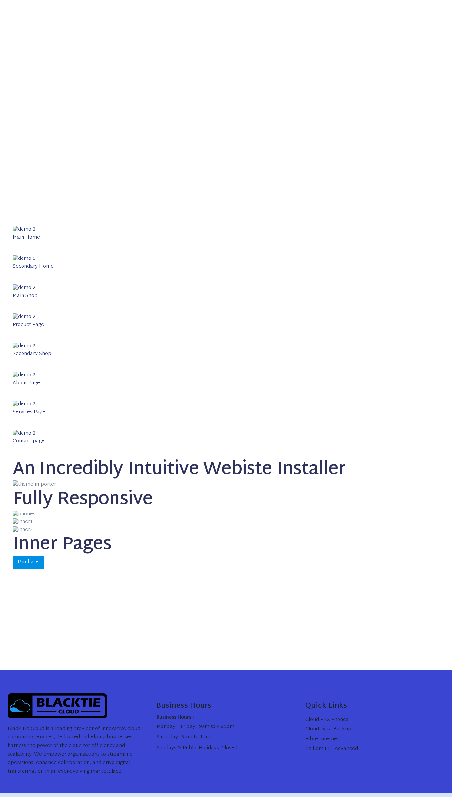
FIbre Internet (322, 739)
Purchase (28, 562)
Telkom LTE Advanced (331, 748)
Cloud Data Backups (329, 729)
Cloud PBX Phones (326, 719)
